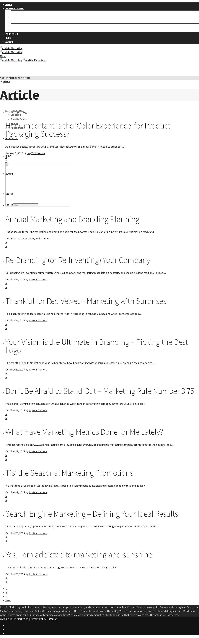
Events (14, 25)
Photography (18, 30)
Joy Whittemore (36, 153)
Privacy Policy (38, 619)
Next (8, 600)
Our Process (17, 12)
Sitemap (52, 619)
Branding (16, 17)
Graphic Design (19, 21)
